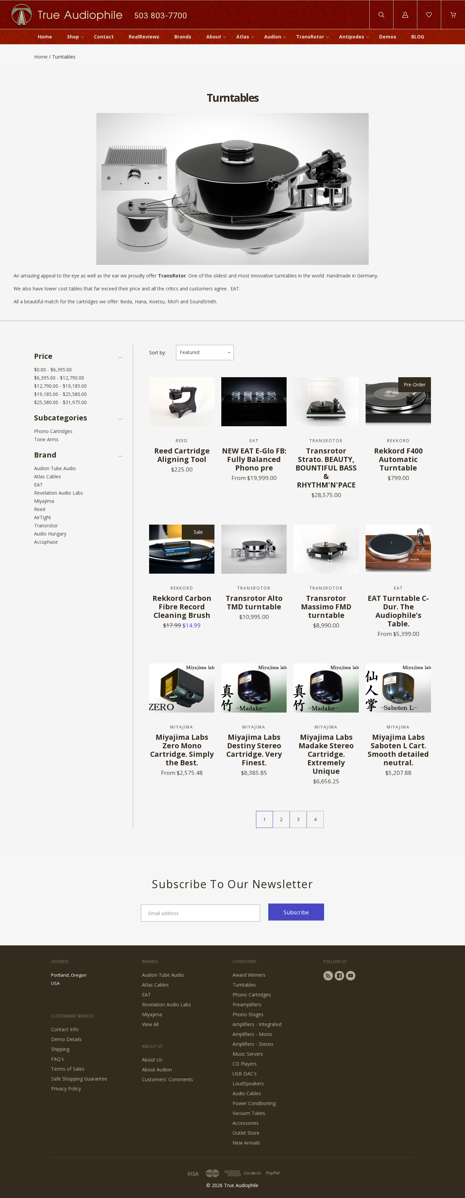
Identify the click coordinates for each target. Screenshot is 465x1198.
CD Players (245, 1063)
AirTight (42, 517)
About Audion (157, 1069)
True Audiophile (241, 1185)
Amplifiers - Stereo (253, 1044)
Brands (182, 36)
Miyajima (44, 501)
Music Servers (248, 1054)
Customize (182, 391)
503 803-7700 (160, 15)
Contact (104, 36)
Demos (387, 36)
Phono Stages (248, 1014)
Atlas (242, 36)
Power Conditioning (254, 1103)
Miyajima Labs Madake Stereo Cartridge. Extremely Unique (326, 754)
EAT (38, 484)
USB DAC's (245, 1073)
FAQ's (57, 1059)
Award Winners (249, 975)
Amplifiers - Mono (252, 1034)
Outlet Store (246, 1133)
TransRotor (310, 36)
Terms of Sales (67, 1069)
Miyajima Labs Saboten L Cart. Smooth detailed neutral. (398, 749)
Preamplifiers (247, 1004)
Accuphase (46, 542)
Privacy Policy (66, 1088)
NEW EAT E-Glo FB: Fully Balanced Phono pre (254, 459)
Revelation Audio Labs (58, 493)
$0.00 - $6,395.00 (53, 369)
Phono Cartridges (53, 431)
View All (150, 1024)
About (213, 36)
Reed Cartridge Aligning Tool (182, 455)
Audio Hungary (50, 533)
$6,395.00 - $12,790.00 (59, 377)
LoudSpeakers (248, 1083)
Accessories (246, 1123)
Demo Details (66, 1039)
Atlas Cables (47, 476)
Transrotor (46, 525)
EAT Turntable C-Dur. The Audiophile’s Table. (398, 610)
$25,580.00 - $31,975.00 (60, 402)
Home (45, 36)
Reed (39, 509)
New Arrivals (246, 1142)
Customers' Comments (167, 1079)
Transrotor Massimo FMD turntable (326, 606)
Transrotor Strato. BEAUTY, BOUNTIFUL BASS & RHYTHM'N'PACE (326, 468)
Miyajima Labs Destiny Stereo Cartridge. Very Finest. (254, 749)
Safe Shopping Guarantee (79, 1078)
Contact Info (65, 1029)
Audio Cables (247, 1093)
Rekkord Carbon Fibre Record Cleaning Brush (182, 606)
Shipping (60, 1049)
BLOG (417, 36)
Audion (272, 36)
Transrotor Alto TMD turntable (254, 602)
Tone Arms (46, 439)
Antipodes (351, 36)
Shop (73, 36)
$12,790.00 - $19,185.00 (60, 386)
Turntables (244, 984)
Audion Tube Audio (55, 468)
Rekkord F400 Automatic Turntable (398, 459)
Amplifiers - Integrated (257, 1024)
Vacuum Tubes (249, 1113)
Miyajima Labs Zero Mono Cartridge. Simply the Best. (182, 749)
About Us (152, 1059)
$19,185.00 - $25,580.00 (60, 394)
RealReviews (144, 36)
